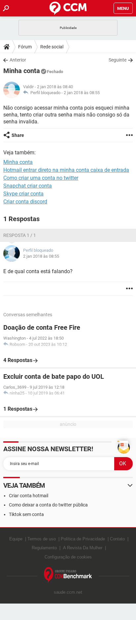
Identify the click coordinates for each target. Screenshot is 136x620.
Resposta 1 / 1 (19, 235)
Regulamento (44, 547)
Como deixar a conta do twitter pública (48, 504)
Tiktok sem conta (26, 514)
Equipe (15, 538)
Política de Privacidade (83, 538)
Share (18, 135)
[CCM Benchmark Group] (68, 575)
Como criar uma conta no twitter (40, 178)
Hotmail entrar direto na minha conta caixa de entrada (66, 170)
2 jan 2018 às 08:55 (82, 92)
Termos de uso (41, 538)
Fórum (25, 46)
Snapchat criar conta (27, 186)
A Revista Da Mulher (82, 547)
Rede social (51, 46)
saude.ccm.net (68, 592)
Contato (117, 538)
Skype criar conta (23, 194)
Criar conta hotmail (28, 495)
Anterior (18, 60)
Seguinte (117, 60)
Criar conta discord (25, 201)
